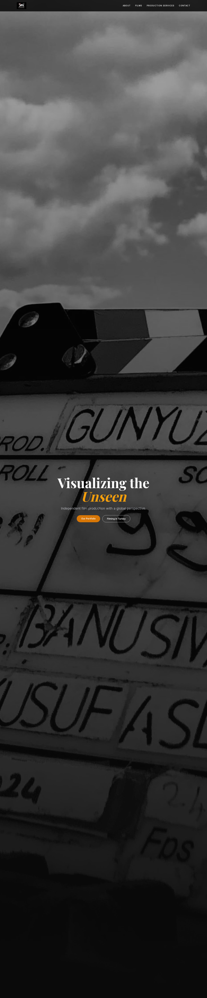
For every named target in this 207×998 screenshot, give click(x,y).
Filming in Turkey (116, 518)
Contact (184, 5)
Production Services (160, 5)
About (127, 5)
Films (138, 5)
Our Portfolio (88, 518)
